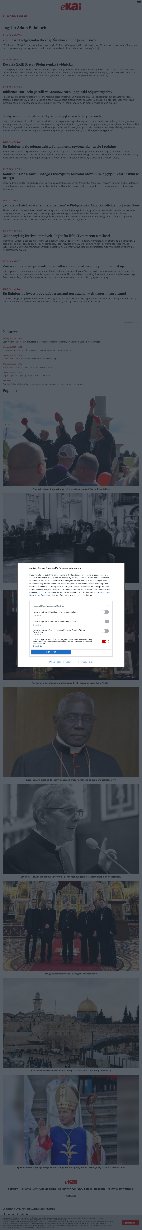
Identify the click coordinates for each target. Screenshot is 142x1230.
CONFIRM (51, 652)
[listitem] (71, 605)
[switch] (105, 612)
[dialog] (71, 615)
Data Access (71, 662)
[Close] (119, 568)
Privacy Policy (87, 662)
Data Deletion (55, 662)
